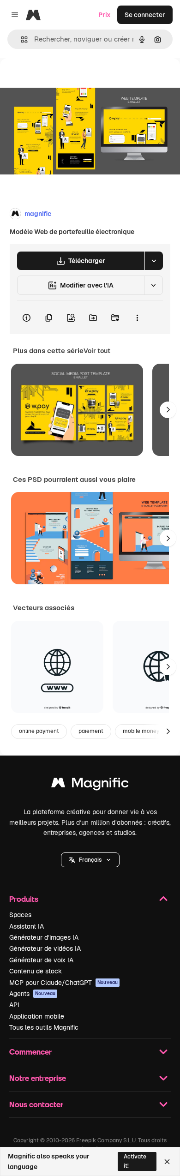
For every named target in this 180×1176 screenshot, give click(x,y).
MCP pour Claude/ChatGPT (63, 982)
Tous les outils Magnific (43, 1027)
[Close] (167, 1161)
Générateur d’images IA (43, 937)
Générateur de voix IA (41, 960)
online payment (39, 731)
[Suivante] (168, 410)
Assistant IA (26, 926)
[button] (90, 859)
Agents (32, 994)
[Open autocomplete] (20, 39)
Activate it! (135, 1161)
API (14, 1005)
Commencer (30, 1051)
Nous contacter (36, 1104)
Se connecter (145, 15)
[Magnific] (90, 785)
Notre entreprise (37, 1078)
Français (90, 860)
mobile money (141, 731)
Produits (23, 899)
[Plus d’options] (137, 317)
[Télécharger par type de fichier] (153, 261)
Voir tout (97, 351)
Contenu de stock (35, 971)
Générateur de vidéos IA (45, 948)
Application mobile (36, 1016)
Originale (61, 79)
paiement (90, 731)
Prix (104, 15)
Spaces (20, 915)
